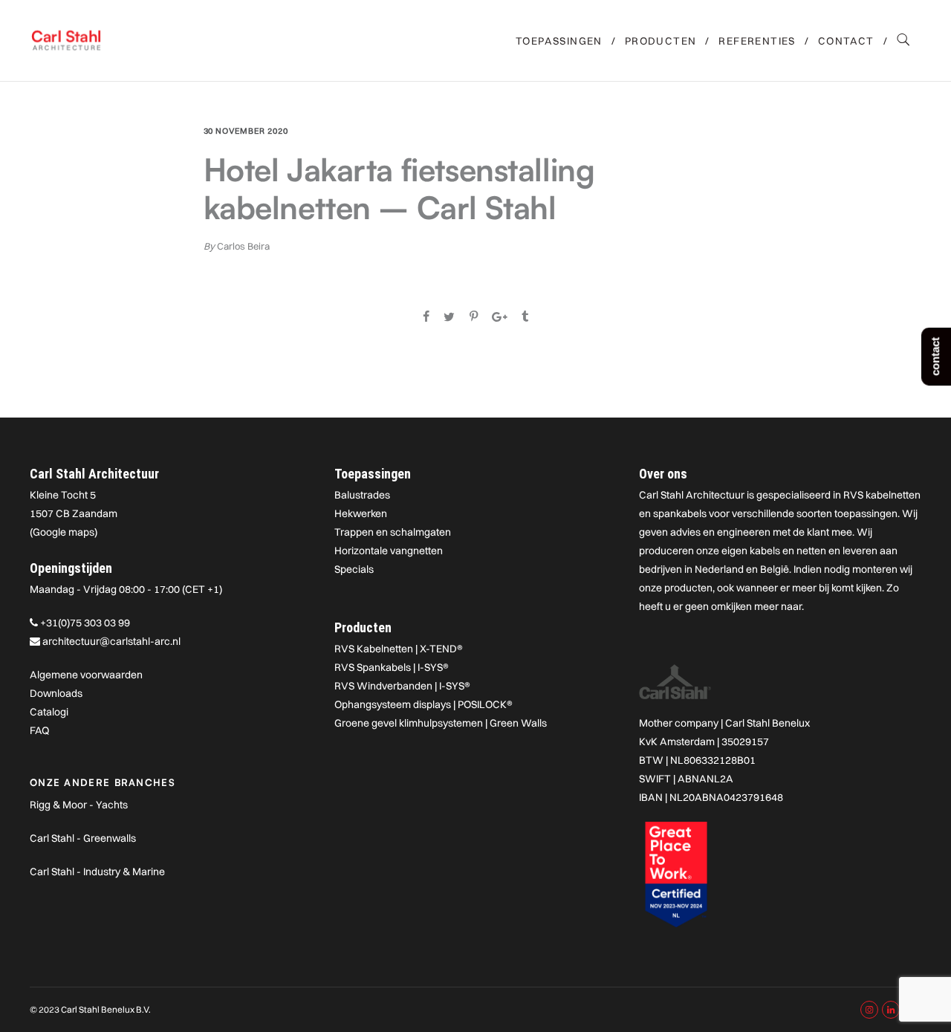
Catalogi (49, 711)
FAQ (39, 730)
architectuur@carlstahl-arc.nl (111, 641)
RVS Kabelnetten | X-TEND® (398, 648)
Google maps (63, 532)
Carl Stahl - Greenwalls (83, 838)
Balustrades (362, 495)
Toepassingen (559, 41)
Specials (354, 569)
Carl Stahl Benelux (767, 723)
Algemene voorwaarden (86, 674)
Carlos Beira (243, 246)
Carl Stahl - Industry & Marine (97, 871)
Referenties (756, 41)
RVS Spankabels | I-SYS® (391, 667)
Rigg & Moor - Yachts (79, 804)
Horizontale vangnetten (388, 550)
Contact (846, 41)
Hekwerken (360, 513)
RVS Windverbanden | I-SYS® (402, 685)
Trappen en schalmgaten (392, 532)
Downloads (56, 693)
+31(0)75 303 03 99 (85, 622)
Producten (661, 41)
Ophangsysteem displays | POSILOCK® (423, 704)
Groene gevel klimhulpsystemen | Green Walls (440, 723)
